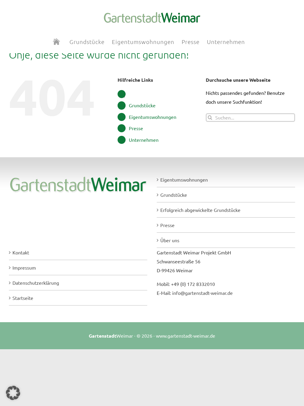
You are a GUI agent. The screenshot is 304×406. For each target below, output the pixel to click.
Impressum (24, 267)
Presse (136, 128)
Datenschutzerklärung (35, 283)
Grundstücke (142, 105)
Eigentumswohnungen (152, 117)
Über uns (169, 240)
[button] (13, 393)
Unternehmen (144, 140)
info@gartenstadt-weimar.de (202, 293)
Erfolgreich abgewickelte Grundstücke (200, 210)
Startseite (22, 298)
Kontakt (20, 252)
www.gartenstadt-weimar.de (185, 336)
